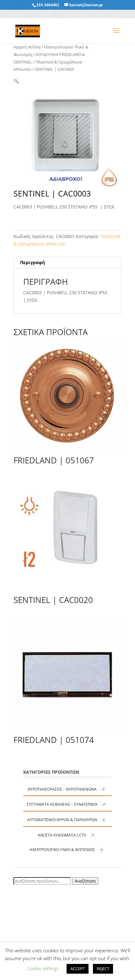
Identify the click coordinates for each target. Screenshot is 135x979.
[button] (16, 81)
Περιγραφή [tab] (32, 262)
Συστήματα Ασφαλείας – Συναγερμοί (62, 804)
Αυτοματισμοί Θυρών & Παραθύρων (62, 819)
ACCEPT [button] (77, 968)
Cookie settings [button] (43, 968)
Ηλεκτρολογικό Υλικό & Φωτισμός (62, 849)
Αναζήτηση (85, 881)
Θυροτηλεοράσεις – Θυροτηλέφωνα (62, 789)
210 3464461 (47, 5)
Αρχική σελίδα (27, 47)
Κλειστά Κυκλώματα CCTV (62, 835)
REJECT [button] (103, 968)
